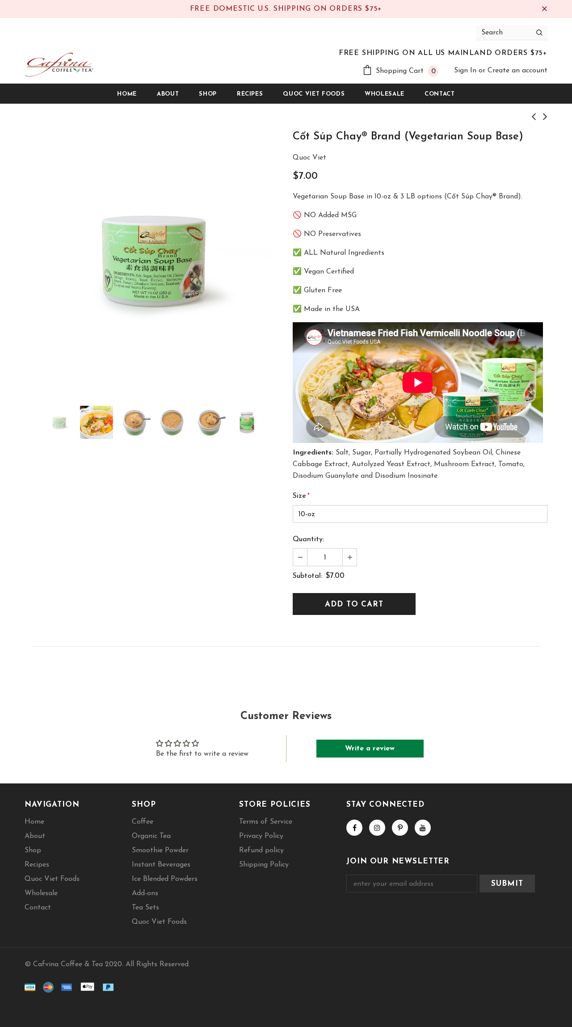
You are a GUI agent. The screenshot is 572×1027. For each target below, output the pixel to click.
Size (301, 496)
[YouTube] (423, 828)
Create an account (517, 70)
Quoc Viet (309, 157)
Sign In (466, 70)
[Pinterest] (400, 828)
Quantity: (308, 539)
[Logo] (59, 64)
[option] (152, 259)
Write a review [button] (370, 748)
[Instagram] (377, 828)
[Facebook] (354, 828)
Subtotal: (307, 576)
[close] (544, 8)
